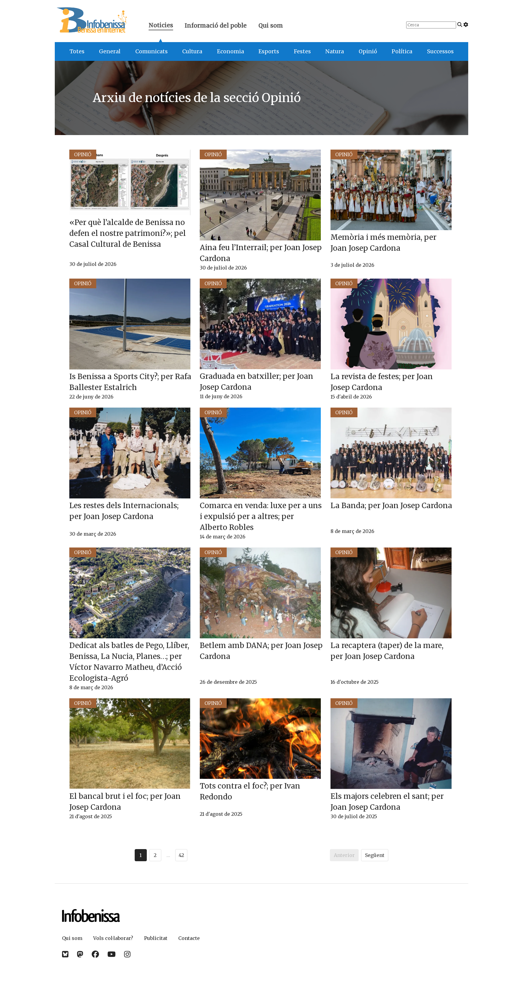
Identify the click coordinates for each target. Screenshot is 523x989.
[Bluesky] (65, 954)
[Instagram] (127, 954)
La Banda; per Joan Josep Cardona (391, 505)
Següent (374, 855)
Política (402, 51)
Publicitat (155, 938)
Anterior (344, 855)
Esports (268, 51)
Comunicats (151, 51)
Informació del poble (216, 25)
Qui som (270, 25)
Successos (440, 51)
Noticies (161, 26)
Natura (334, 51)
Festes (302, 51)
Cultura (192, 51)
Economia (230, 51)
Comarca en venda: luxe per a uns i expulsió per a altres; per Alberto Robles (261, 516)
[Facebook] (95, 954)
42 (181, 855)
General (109, 51)
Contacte (189, 938)
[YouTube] (111, 954)
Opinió (368, 51)
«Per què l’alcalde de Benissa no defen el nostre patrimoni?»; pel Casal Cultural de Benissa (127, 233)
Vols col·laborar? (113, 938)
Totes (77, 51)
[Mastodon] (80, 954)
